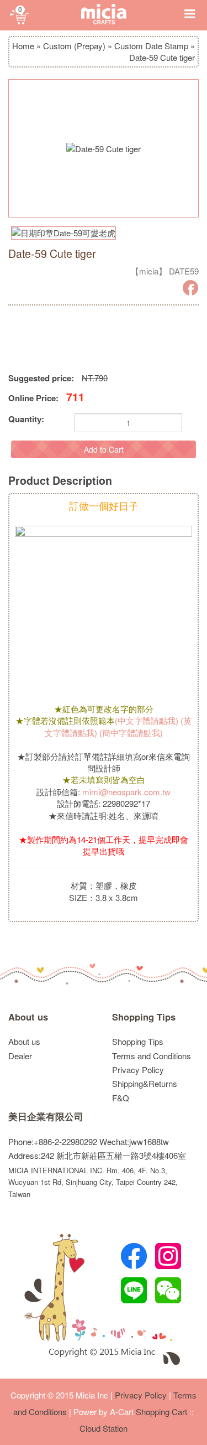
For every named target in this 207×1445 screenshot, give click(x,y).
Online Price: (33, 398)
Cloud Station (103, 1428)
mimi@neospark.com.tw (126, 791)
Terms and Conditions (151, 1055)
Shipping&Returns (144, 1083)
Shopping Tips (144, 1017)
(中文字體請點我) (146, 720)
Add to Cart (104, 449)
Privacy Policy (138, 1069)
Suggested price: (41, 378)
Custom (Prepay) (74, 45)
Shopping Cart (161, 1411)
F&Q (120, 1098)
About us (28, 1017)
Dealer (20, 1055)
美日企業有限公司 (45, 1116)
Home (23, 45)
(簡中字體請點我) (131, 732)
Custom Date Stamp (151, 45)
